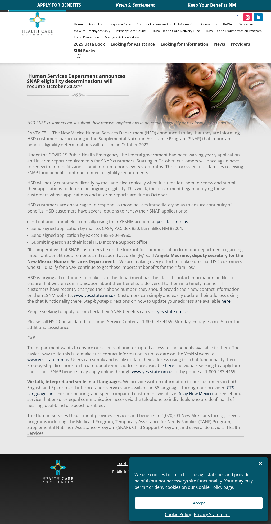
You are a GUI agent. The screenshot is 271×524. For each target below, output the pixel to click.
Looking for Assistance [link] (133, 44)
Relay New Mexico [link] (194, 393)
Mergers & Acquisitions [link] (122, 37)
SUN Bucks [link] (84, 50)
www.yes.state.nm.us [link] (94, 295)
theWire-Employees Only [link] (92, 31)
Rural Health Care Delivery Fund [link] (176, 31)
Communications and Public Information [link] (166, 24)
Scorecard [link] (246, 24)
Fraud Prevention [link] (86, 37)
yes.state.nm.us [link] (172, 221)
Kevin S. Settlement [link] (135, 5)
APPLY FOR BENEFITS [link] (59, 5)
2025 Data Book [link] (89, 44)
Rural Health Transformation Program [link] (234, 31)
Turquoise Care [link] (119, 24)
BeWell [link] (228, 24)
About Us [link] (95, 24)
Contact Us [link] (209, 24)
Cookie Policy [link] (178, 514)
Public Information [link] (128, 471)
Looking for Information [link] (184, 44)
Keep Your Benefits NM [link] (212, 5)
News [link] (219, 44)
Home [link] (78, 24)
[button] (260, 463)
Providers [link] (240, 44)
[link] (37, 34)
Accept (199, 502)
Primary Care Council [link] (131, 31)
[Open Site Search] (79, 56)
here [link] (225, 301)
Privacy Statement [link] (212, 514)
